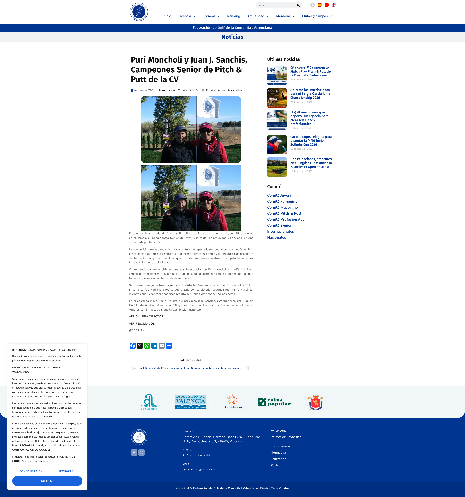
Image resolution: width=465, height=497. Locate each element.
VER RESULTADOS (142, 324)
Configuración (31, 471)
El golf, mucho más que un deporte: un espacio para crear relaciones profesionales (309, 118)
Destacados (234, 90)
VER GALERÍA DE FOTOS (146, 317)
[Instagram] (141, 452)
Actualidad (169, 90)
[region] (47, 417)
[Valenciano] (327, 6)
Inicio (167, 16)
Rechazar (66, 471)
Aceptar (47, 481)
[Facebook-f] (134, 452)
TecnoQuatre (280, 488)
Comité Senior (215, 90)
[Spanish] (320, 6)
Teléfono (187, 450)
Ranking (233, 16)
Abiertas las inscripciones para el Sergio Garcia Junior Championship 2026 (311, 94)
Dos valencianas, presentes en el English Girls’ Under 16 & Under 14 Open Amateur (311, 163)
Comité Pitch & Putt (191, 90)
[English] (334, 6)
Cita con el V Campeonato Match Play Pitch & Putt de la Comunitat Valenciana (310, 71)
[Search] (298, 5)
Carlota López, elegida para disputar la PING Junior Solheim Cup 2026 (311, 141)
